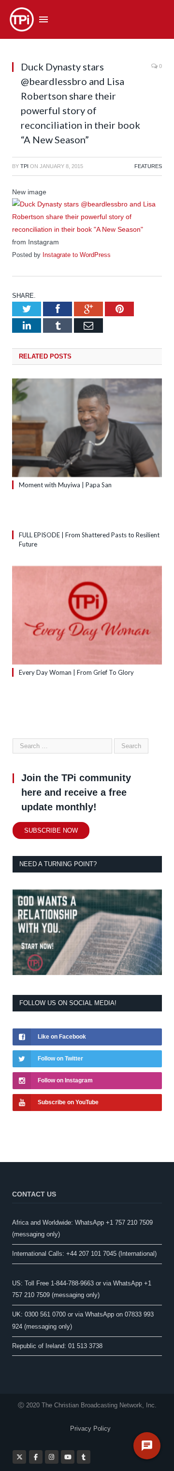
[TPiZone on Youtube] (67, 1457)
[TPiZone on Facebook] (36, 1457)
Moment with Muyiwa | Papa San (65, 485)
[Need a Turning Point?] (87, 972)
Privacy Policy (90, 1428)
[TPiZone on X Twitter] (19, 1457)
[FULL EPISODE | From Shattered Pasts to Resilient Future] (87, 517)
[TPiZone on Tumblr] (83, 1457)
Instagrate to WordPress (77, 254)
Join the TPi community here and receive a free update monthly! (76, 792)
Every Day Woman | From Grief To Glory (76, 672)
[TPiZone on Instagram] (51, 1457)
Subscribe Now (51, 830)
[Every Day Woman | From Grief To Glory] (87, 615)
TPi (24, 166)
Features (148, 166)
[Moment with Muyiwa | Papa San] (87, 427)
